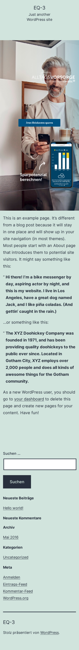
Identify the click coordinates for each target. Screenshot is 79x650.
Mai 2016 (10, 537)
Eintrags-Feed (15, 584)
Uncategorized (15, 557)
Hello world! (13, 508)
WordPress (49, 632)
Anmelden (11, 577)
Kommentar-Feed (18, 591)
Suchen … (11, 453)
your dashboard (29, 399)
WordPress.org (15, 598)
